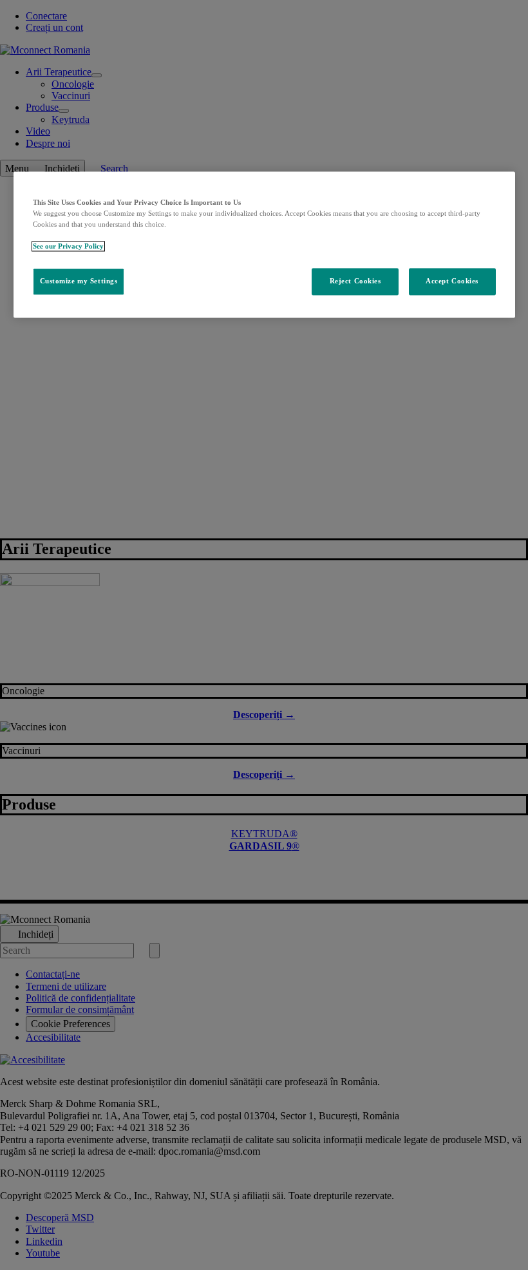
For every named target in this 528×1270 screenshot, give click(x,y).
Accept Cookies (452, 281)
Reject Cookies (355, 281)
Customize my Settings (79, 281)
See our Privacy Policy (68, 247)
